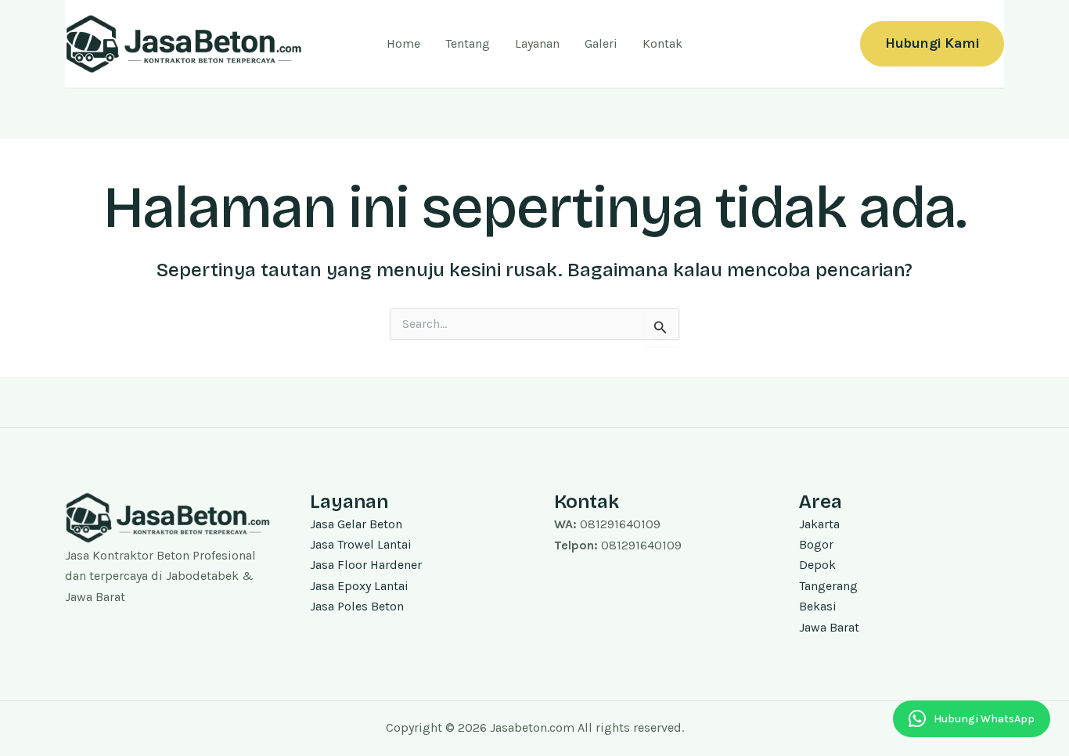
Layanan (537, 43)
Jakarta (819, 524)
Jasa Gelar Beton (356, 524)
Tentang (467, 43)
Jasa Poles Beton (357, 606)
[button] (932, 43)
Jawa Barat (829, 627)
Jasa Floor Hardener (366, 564)
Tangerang (828, 585)
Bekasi (818, 606)
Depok (817, 564)
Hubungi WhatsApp (984, 718)
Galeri (601, 43)
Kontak (662, 43)
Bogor (816, 544)
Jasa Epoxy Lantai (359, 585)
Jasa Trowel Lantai (361, 544)
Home (403, 43)
